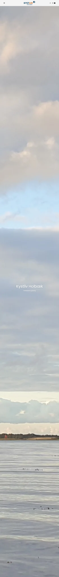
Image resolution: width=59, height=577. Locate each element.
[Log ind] (50, 3)
